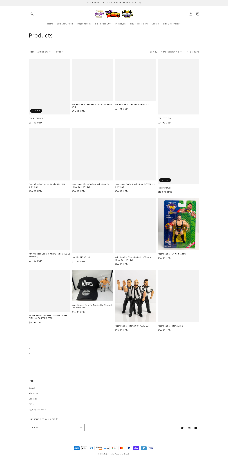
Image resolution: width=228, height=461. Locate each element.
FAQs (31, 404)
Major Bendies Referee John (170, 326)
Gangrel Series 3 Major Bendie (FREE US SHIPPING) (47, 185)
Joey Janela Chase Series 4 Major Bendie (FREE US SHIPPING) (90, 185)
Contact (33, 398)
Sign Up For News (37, 409)
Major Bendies (109, 454)
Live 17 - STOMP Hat (81, 257)
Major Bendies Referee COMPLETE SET (132, 326)
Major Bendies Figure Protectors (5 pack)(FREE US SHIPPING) (133, 258)
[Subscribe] (80, 427)
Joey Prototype (164, 188)
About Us (33, 393)
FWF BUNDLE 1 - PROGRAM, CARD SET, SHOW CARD (92, 105)
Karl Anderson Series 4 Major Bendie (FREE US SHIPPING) (49, 255)
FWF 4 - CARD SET (37, 118)
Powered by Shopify (122, 454)
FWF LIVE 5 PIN (164, 118)
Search (32, 387)
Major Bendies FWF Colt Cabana (172, 254)
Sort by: (154, 51)
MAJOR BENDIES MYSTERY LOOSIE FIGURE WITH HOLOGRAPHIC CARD (48, 316)
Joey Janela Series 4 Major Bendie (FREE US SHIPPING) (134, 185)
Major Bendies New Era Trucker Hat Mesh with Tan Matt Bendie (92, 306)
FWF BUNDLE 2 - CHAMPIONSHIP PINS (132, 104)
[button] (32, 14)
